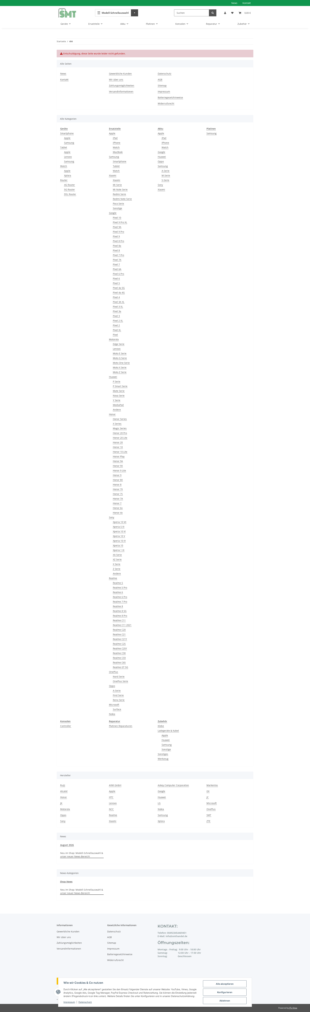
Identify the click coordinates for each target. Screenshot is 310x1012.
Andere (117, 409)
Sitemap (162, 85)
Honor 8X (118, 479)
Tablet (63, 147)
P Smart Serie (120, 386)
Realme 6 (118, 592)
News (234, 3)
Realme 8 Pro (120, 615)
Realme (113, 578)
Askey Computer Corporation (173, 785)
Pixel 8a (117, 245)
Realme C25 (119, 643)
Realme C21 (119, 634)
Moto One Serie (121, 362)
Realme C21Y (120, 639)
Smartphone (67, 133)
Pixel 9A (117, 226)
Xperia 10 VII (119, 522)
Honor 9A (118, 461)
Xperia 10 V (119, 536)
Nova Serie (118, 395)
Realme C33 (119, 657)
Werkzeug (163, 758)
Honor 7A (118, 498)
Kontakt (247, 3)
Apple (67, 138)
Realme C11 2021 (122, 625)
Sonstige (117, 208)
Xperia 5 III (118, 526)
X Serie (116, 564)
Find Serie (118, 695)
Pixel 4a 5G (119, 287)
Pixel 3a (117, 311)
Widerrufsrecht (166, 103)
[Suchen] (212, 12)
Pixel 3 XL (118, 306)
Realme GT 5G (120, 667)
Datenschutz (85, 1002)
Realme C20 (119, 629)
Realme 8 (118, 606)
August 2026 (67, 844)
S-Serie (165, 180)
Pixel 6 (116, 278)
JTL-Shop (293, 1008)
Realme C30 (119, 653)
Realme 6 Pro (120, 596)
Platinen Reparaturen (120, 725)
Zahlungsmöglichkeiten (121, 85)
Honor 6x (118, 507)
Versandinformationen (121, 91)
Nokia (112, 714)
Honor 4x (118, 512)
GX (208, 791)
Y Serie (116, 400)
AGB (160, 79)
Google (112, 212)
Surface (117, 709)
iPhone (116, 142)
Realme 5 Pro (120, 587)
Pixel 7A (117, 259)
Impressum (69, 1002)
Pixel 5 (116, 283)
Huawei (113, 376)
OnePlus (113, 671)
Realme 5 (118, 582)
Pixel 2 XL (118, 320)
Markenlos (212, 785)
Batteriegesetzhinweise (170, 97)
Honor (112, 414)
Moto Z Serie (119, 372)
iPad (115, 138)
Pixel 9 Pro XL (120, 222)
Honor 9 (117, 475)
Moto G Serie (120, 358)
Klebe (161, 725)
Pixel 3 (116, 315)
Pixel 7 (116, 264)
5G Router (69, 189)
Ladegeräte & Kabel (168, 730)
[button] (225, 12)
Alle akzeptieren (225, 983)
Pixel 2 (116, 325)
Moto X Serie (119, 367)
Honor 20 (118, 442)
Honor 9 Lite (119, 470)
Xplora (67, 175)
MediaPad (118, 404)
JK (61, 803)
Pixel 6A (117, 269)
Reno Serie (118, 699)
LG (159, 803)
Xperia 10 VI (119, 531)
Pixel (115, 334)
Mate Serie (118, 390)
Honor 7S (118, 493)
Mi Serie (117, 184)
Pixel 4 (116, 297)
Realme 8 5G (119, 610)
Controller (65, 725)
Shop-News (66, 881)
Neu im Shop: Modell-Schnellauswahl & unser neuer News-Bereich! (81, 854)
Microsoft (114, 704)
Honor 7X (118, 489)
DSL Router (70, 194)
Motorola (114, 339)
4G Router (69, 184)
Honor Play (118, 456)
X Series (117, 423)
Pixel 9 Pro (118, 231)
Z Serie (116, 568)
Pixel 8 (116, 250)
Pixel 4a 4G (119, 292)
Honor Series (120, 418)
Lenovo (68, 156)
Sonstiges (163, 754)
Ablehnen (224, 1000)
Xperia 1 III (118, 550)
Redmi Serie (119, 194)
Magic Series (120, 428)
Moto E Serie (119, 353)
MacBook (118, 152)
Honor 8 (117, 484)
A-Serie (117, 690)
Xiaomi (112, 175)
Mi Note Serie (120, 189)
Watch (63, 166)
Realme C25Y (120, 648)
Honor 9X (118, 465)
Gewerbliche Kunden (120, 73)
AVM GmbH (115, 785)
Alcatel (63, 791)
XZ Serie (117, 559)
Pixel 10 (117, 217)
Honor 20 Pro (120, 433)
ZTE (208, 821)
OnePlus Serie (120, 681)
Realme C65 (119, 662)
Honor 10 (118, 447)
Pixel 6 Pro (118, 273)
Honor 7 (117, 503)
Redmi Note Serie (122, 198)
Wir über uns (116, 79)
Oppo (112, 685)
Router (63, 180)
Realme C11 (119, 620)
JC (208, 797)
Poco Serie (118, 203)
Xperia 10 (118, 545)
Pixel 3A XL (118, 301)
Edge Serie (118, 344)
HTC (111, 797)
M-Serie (166, 175)
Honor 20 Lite (120, 437)
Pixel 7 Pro (118, 255)
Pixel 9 (116, 236)
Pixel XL (117, 330)
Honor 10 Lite (120, 451)
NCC (111, 809)
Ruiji (62, 785)
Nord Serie (118, 676)
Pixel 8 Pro (118, 241)
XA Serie (117, 554)
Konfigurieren (224, 992)
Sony (111, 517)
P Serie (116, 381)
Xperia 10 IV (119, 540)
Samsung (69, 142)
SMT (209, 815)
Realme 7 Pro (120, 601)
